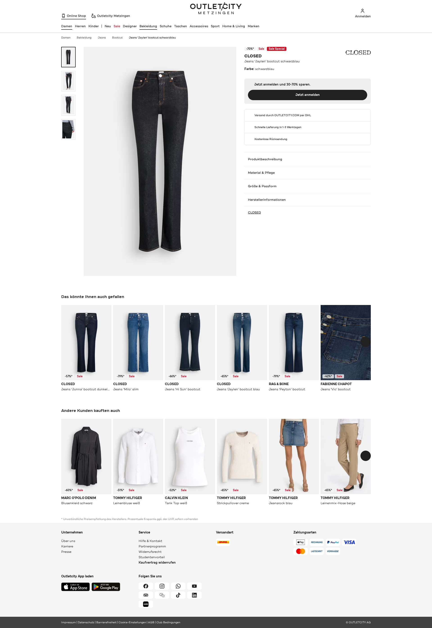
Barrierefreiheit (106, 622)
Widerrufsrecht (150, 552)
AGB (151, 622)
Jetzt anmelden (307, 95)
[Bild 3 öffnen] (68, 105)
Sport (215, 26)
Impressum (68, 622)
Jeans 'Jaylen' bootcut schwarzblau (152, 37)
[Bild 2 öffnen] (68, 81)
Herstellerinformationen (267, 200)
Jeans (102, 37)
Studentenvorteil (152, 557)
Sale (117, 26)
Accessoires (199, 26)
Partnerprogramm (152, 546)
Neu (108, 26)
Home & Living (233, 26)
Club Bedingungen (168, 622)
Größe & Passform (262, 186)
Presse (66, 552)
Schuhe (165, 26)
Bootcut (117, 37)
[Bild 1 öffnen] (68, 57)
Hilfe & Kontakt (150, 541)
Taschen (180, 26)
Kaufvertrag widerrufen (157, 562)
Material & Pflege (261, 173)
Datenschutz (86, 622)
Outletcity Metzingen (216, 9)
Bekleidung (148, 26)
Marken (253, 26)
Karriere (67, 546)
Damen (65, 37)
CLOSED (253, 56)
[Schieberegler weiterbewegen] (365, 342)
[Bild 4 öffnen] (68, 129)
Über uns (68, 541)
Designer (130, 26)
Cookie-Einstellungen (132, 622)
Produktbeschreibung (265, 159)
